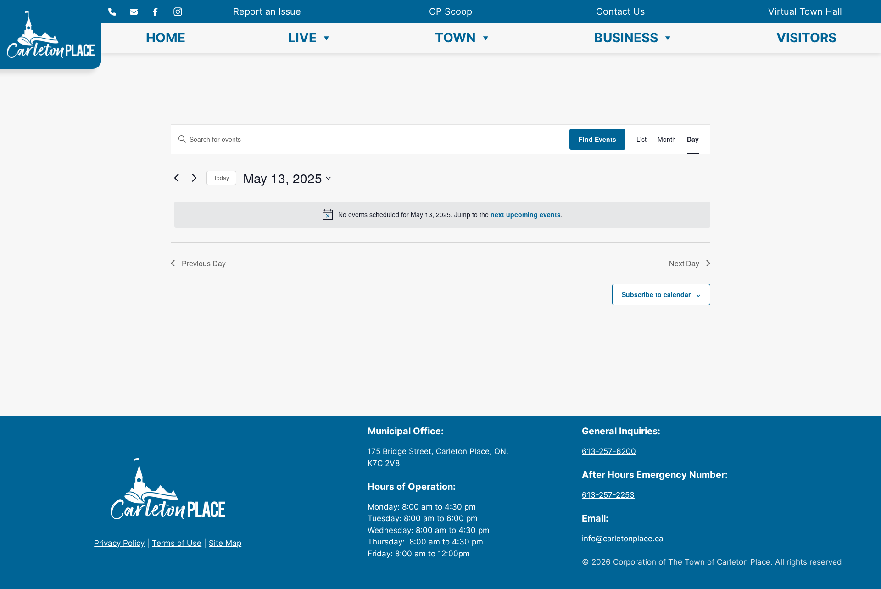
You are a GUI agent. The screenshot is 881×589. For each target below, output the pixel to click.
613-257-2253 (608, 494)
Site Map (225, 543)
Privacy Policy (119, 543)
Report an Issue (267, 11)
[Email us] (134, 11)
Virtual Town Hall (805, 11)
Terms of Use (176, 543)
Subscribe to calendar (656, 294)
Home (165, 37)
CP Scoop (450, 11)
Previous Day (204, 263)
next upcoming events (526, 214)
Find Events (597, 139)
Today (221, 177)
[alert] (442, 214)
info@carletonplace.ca (623, 538)
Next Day (684, 263)
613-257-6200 (609, 451)
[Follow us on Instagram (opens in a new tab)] (155, 11)
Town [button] (455, 37)
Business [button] (626, 37)
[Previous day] (176, 178)
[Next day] (194, 178)
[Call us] (112, 11)
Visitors (806, 37)
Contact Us (620, 11)
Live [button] (302, 37)
